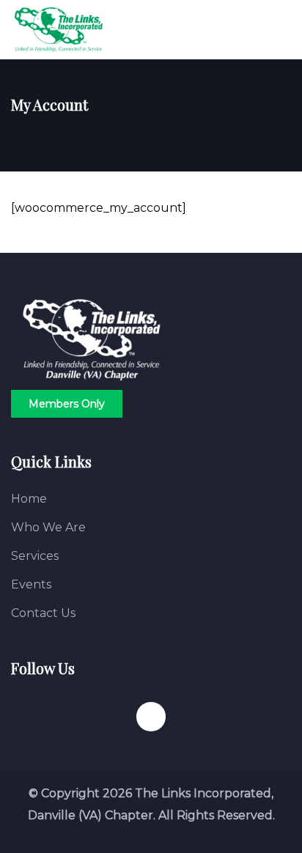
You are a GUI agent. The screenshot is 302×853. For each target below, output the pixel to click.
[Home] (91, 340)
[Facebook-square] (150, 716)
